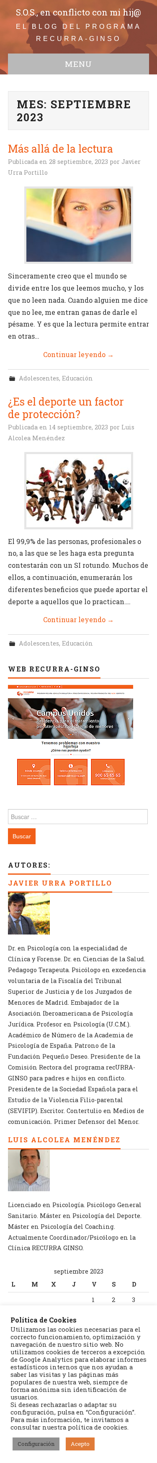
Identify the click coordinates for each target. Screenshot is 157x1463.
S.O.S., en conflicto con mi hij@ (78, 12)
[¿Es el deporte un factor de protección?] (78, 490)
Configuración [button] (36, 1444)
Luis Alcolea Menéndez (64, 1139)
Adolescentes (39, 378)
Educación (77, 378)
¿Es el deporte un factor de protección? (66, 408)
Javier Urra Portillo (60, 882)
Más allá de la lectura (60, 149)
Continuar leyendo (78, 354)
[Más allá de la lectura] (78, 225)
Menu (78, 64)
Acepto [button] (80, 1444)
